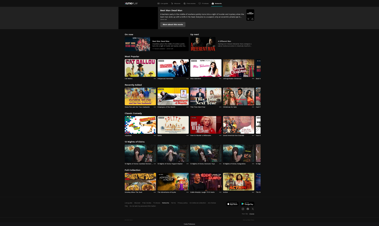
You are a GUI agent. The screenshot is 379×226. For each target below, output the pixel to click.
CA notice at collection (198, 203)
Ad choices (212, 203)
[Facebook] (247, 208)
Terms (173, 203)
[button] (172, 24)
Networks (218, 3)
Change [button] (251, 214)
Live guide (164, 3)
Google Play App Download (247, 204)
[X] (252, 208)
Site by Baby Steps (248, 220)
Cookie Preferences (189, 224)
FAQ (126, 206)
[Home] (131, 3)
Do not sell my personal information (143, 206)
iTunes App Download (233, 204)
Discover (177, 3)
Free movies (191, 3)
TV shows (205, 3)
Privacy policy (183, 203)
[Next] (254, 67)
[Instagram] (242, 208)
